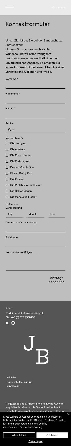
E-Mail (10, 108)
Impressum (12, 386)
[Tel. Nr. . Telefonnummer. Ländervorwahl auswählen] (11, 130)
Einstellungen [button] (36, 441)
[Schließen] (66, 416)
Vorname (12, 78)
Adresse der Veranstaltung (21, 222)
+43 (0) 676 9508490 (23, 317)
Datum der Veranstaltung (14, 205)
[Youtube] (13, 323)
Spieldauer (12, 237)
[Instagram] (8, 323)
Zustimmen (52, 435)
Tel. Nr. (10, 123)
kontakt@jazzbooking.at (29, 313)
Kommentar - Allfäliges (19, 252)
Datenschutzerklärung (19, 382)
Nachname (13, 93)
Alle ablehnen (19, 435)
